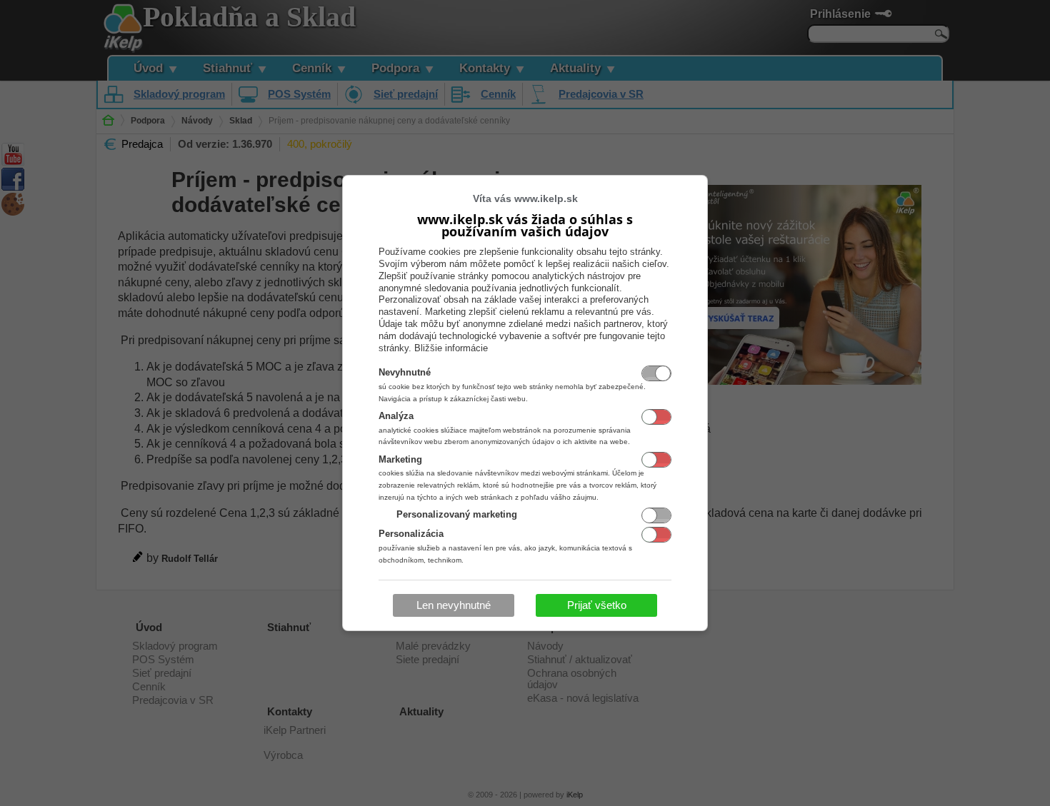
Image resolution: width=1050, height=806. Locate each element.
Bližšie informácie (451, 348)
